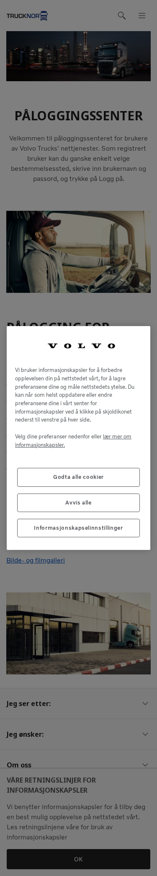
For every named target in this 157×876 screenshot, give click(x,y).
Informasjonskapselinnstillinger (78, 528)
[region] (78, 438)
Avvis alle (78, 502)
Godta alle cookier (78, 477)
